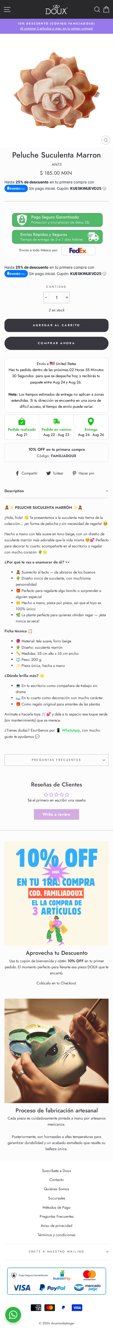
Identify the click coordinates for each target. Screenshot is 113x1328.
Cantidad (56, 286)
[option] (56, 26)
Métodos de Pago (56, 1207)
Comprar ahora (56, 343)
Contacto (56, 1179)
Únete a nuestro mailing (57, 1251)
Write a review (56, 814)
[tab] (56, 491)
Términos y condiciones (56, 1234)
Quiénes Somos (56, 1189)
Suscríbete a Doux (56, 1170)
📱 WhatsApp (68, 730)
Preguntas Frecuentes (56, 760)
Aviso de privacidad (56, 1225)
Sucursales (56, 1198)
